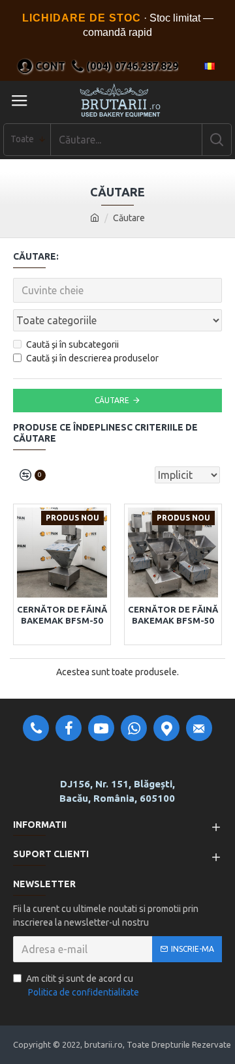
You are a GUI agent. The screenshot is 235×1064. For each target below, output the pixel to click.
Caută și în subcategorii (72, 344)
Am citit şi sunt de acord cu (82, 985)
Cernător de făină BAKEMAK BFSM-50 (62, 615)
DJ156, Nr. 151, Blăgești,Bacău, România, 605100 (117, 791)
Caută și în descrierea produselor (92, 358)
